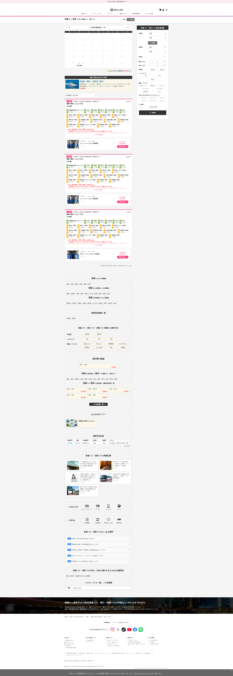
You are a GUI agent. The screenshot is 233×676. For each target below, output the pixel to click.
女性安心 (87, 347)
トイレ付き (99, 347)
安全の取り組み (70, 644)
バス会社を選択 (152, 107)
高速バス (83, 13)
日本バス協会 (70, 576)
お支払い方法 (73, 507)
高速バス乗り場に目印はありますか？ (83, 538)
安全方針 (68, 645)
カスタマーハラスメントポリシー (74, 655)
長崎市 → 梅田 (82, 303)
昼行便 (87, 334)
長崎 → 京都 (70, 284)
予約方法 (72, 520)
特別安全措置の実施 (71, 647)
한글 (73, 660)
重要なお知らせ (70, 640)
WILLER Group (69, 666)
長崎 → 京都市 (71, 293)
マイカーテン (123, 343)
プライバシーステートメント (102, 653)
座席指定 (111, 343)
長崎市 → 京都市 (71, 303)
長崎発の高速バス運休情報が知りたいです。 (85, 544)
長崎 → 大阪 (78, 284)
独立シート (87, 343)
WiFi (111, 347)
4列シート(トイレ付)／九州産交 (90, 254)
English (67, 660)
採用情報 (75, 653)
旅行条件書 (82, 653)
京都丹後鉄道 (136, 13)
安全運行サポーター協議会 (82, 576)
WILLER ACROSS (99, 666)
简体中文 (85, 660)
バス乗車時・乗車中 (154, 644)
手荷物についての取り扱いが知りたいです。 (85, 561)
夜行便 (99, 334)
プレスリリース (70, 642)
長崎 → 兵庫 (87, 284)
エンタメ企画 (149, 13)
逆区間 (132, 19)
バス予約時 (151, 642)
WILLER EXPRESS (79, 666)
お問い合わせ (138, 653)
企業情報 (68, 653)
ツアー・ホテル (96, 13)
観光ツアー (123, 13)
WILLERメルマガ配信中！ (113, 645)
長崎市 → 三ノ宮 (92, 303)
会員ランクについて (112, 644)
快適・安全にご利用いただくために (136, 644)
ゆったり (99, 343)
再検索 (154, 112)
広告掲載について (148, 653)
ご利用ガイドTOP (132, 640)
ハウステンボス (77, 588)
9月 (128, 27)
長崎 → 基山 (106, 293)
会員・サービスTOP (112, 640)
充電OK (123, 347)
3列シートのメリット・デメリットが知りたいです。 (88, 555)
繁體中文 (78, 660)
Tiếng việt (91, 660)
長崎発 (68, 318)
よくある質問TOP (153, 640)
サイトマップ (130, 653)
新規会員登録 (90, 640)
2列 (87, 339)
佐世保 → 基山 (112, 303)
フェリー (109, 13)
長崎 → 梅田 (79, 293)
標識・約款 (89, 653)
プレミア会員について (112, 642)
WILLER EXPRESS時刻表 (134, 642)
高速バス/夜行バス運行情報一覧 (116, 1)
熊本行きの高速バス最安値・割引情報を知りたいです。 (89, 550)
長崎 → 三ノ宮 (89, 293)
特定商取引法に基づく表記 (117, 653)
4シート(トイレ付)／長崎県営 (89, 143)
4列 (111, 339)
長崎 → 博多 (98, 293)
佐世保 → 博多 (102, 303)
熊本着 (74, 318)
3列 (99, 339)
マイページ (89, 642)
